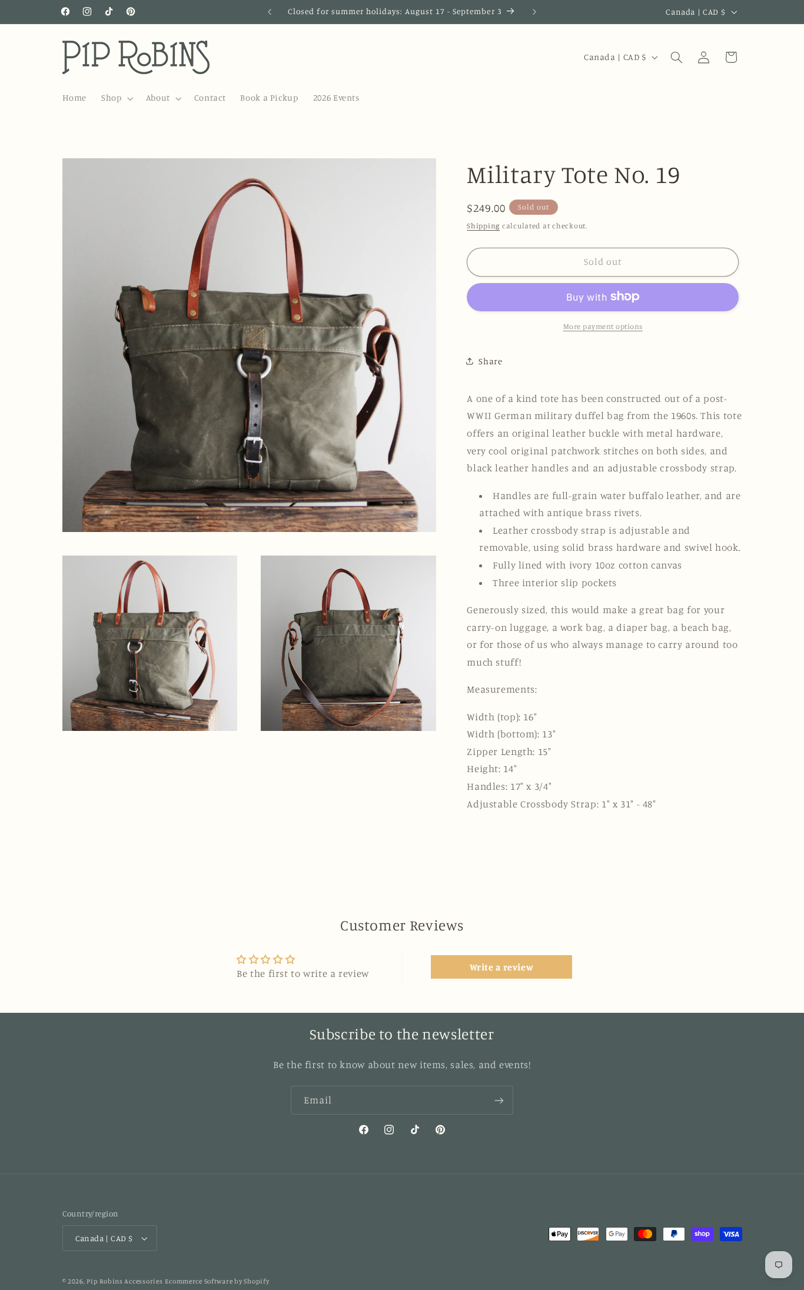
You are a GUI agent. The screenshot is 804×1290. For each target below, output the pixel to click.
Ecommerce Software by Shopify (217, 1281)
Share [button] (490, 360)
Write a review (502, 967)
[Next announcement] (534, 12)
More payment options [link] (603, 325)
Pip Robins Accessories (124, 1281)
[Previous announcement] (270, 12)
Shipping (483, 225)
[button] (116, 98)
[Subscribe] (499, 1100)
